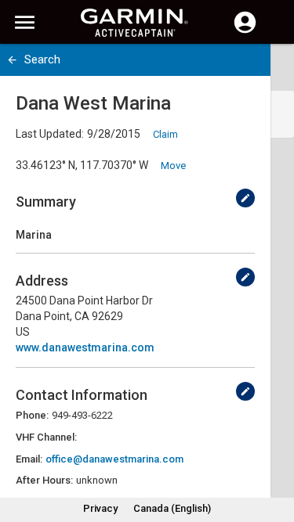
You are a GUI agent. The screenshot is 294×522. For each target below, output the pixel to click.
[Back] (12, 60)
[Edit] (245, 198)
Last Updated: (50, 134)
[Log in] (245, 31)
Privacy (100, 508)
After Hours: (44, 480)
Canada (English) (172, 508)
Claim (165, 134)
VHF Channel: (46, 437)
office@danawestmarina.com (114, 459)
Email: (29, 459)
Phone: (32, 415)
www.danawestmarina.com (85, 347)
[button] (274, 451)
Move (173, 165)
